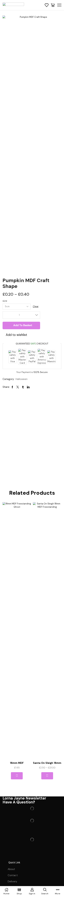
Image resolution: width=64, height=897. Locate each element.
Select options (47, 776)
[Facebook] (7, 855)
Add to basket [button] (17, 776)
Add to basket (22, 325)
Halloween (21, 379)
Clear (36, 306)
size (5, 301)
